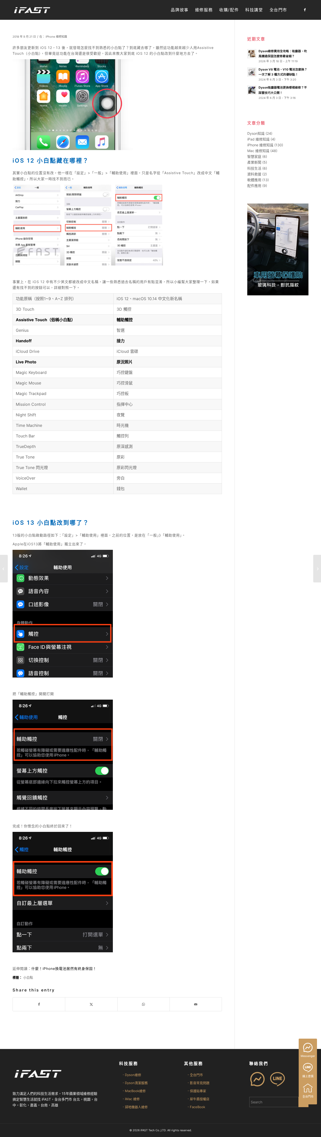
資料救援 (254, 174)
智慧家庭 (254, 156)
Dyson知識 (256, 133)
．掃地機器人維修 (135, 1107)
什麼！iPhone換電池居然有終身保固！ (64, 968)
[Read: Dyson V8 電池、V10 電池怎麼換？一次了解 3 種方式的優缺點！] (251, 72)
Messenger (308, 1056)
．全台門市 (195, 1075)
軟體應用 (254, 180)
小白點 (28, 977)
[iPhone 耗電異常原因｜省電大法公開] (4, 568)
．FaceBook (196, 1107)
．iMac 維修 (131, 1099)
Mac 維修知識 (258, 151)
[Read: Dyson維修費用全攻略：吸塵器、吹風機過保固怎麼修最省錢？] (251, 53)
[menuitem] (180, 10)
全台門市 (307, 1096)
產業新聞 (254, 162)
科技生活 (254, 168)
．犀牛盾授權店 (198, 1099)
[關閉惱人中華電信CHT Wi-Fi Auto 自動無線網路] (317, 568)
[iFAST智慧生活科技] (32, 10)
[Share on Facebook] (39, 1004)
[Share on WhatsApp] (144, 1004)
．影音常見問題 (198, 1083)
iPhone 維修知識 (56, 36)
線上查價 (307, 1076)
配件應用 (254, 185)
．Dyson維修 (131, 1075)
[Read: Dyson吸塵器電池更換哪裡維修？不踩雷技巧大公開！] (251, 90)
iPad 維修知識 (258, 139)
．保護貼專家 (196, 1091)
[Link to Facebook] (304, 10)
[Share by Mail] (196, 1004)
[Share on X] (91, 1004)
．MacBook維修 (134, 1091)
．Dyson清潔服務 (135, 1083)
